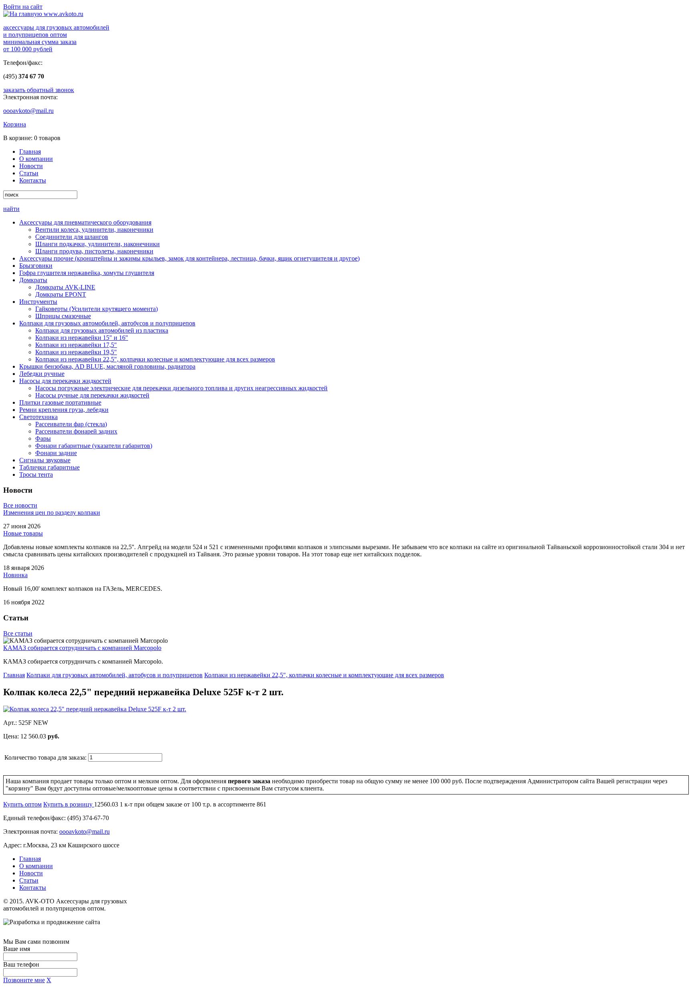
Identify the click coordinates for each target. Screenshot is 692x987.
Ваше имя (16, 948)
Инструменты (38, 301)
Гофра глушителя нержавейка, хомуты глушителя (86, 272)
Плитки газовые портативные (60, 402)
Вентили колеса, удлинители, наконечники (94, 229)
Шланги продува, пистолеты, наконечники (94, 251)
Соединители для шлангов (71, 236)
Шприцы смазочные (63, 316)
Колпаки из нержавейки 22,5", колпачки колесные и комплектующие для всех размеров (155, 359)
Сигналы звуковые (44, 460)
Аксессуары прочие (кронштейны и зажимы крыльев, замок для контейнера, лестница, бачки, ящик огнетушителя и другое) (189, 258)
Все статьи (17, 633)
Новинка (15, 575)
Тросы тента (36, 474)
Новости (31, 165)
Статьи (28, 173)
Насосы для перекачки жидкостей (65, 380)
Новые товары (23, 533)
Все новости (20, 505)
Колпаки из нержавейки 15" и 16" (81, 337)
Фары (43, 438)
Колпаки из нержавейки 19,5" (76, 352)
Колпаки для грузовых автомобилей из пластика (101, 330)
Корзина (14, 124)
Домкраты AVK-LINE (65, 287)
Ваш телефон (21, 964)
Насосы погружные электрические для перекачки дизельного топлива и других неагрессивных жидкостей (181, 388)
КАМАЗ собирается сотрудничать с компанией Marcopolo (82, 647)
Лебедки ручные (41, 373)
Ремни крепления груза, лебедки (64, 409)
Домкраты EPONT (60, 294)
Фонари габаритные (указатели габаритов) (93, 445)
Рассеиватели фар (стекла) (71, 424)
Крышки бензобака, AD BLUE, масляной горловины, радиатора (107, 366)
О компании (36, 158)
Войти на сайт (22, 6)
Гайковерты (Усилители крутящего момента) (96, 308)
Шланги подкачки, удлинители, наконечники (97, 244)
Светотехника (38, 416)
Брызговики (35, 265)
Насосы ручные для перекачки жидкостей (92, 395)
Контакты (32, 180)
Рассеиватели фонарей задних (76, 431)
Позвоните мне (24, 980)
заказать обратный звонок (38, 89)
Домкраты (33, 280)
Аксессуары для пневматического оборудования (85, 222)
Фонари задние (56, 452)
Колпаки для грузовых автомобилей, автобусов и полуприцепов (107, 323)
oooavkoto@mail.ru (28, 110)
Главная (30, 151)
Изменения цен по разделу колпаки (51, 512)
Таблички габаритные (49, 467)
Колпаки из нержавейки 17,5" (76, 344)
